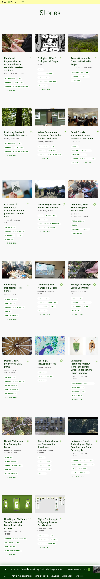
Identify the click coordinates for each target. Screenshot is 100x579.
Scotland (19, 83)
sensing (42, 380)
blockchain (77, 395)
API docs (80, 576)
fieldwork (9, 235)
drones (8, 83)
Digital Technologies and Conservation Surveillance (47, 444)
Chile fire (43, 77)
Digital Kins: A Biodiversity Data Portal (13, 364)
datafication (11, 385)
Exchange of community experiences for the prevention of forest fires (14, 211)
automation (10, 377)
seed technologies (80, 473)
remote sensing (45, 376)
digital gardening (47, 544)
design (8, 470)
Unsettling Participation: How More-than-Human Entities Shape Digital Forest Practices (82, 367)
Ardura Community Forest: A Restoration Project (81, 61)
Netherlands (10, 393)
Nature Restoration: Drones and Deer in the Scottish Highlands (49, 135)
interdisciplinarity (81, 151)
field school (78, 221)
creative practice (47, 228)
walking (42, 372)
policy (75, 163)
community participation (16, 87)
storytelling (11, 462)
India (74, 225)
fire (41, 69)
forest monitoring (13, 466)
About (6, 576)
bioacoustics (78, 387)
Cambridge (82, 469)
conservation (44, 466)
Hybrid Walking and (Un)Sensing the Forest (14, 444)
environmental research (49, 224)
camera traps (44, 470)
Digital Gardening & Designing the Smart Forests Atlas (48, 522)
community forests (80, 77)
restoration (77, 73)
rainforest (10, 79)
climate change (45, 73)
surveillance (44, 462)
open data (43, 536)
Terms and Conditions (22, 576)
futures (75, 391)
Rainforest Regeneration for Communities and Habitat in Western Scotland (13, 64)
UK (20, 79)
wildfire (42, 86)
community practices (14, 231)
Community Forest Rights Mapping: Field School (80, 208)
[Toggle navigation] (22, 2)
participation (11, 315)
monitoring (77, 233)
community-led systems (82, 461)
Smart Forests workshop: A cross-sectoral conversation (82, 135)
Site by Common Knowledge (47, 576)
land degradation (13, 551)
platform (9, 543)
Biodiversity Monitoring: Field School (13, 288)
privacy (42, 474)
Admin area (67, 576)
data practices (79, 155)
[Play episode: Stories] (5, 569)
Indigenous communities (82, 383)
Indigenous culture (47, 82)
